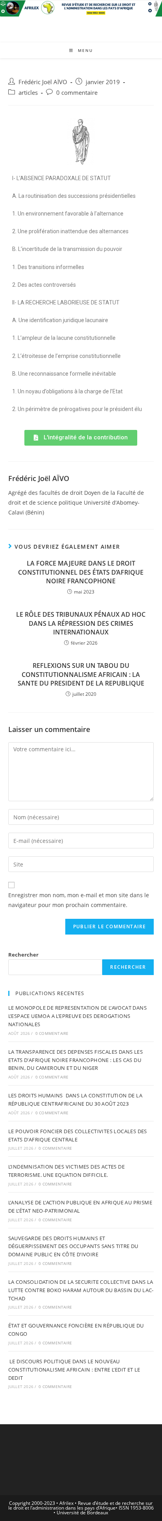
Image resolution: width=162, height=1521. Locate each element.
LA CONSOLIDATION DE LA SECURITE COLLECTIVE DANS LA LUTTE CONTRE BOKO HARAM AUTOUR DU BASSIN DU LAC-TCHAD (81, 1290)
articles (28, 92)
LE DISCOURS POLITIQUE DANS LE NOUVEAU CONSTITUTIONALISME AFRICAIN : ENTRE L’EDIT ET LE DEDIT (74, 1369)
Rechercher (23, 954)
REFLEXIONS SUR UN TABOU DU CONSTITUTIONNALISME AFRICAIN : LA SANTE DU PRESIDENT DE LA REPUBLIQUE (81, 674)
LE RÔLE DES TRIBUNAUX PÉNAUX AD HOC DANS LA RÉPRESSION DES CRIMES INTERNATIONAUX (80, 623)
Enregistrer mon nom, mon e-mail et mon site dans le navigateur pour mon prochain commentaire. (78, 900)
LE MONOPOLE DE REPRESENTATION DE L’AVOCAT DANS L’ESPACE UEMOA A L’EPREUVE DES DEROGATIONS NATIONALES (77, 1016)
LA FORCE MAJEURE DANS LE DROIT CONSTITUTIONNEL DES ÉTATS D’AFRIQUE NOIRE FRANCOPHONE (81, 572)
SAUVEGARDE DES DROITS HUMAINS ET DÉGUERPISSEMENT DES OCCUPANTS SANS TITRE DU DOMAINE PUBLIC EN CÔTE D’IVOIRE (73, 1246)
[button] (80, 438)
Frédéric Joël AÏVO (42, 82)
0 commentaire (77, 92)
